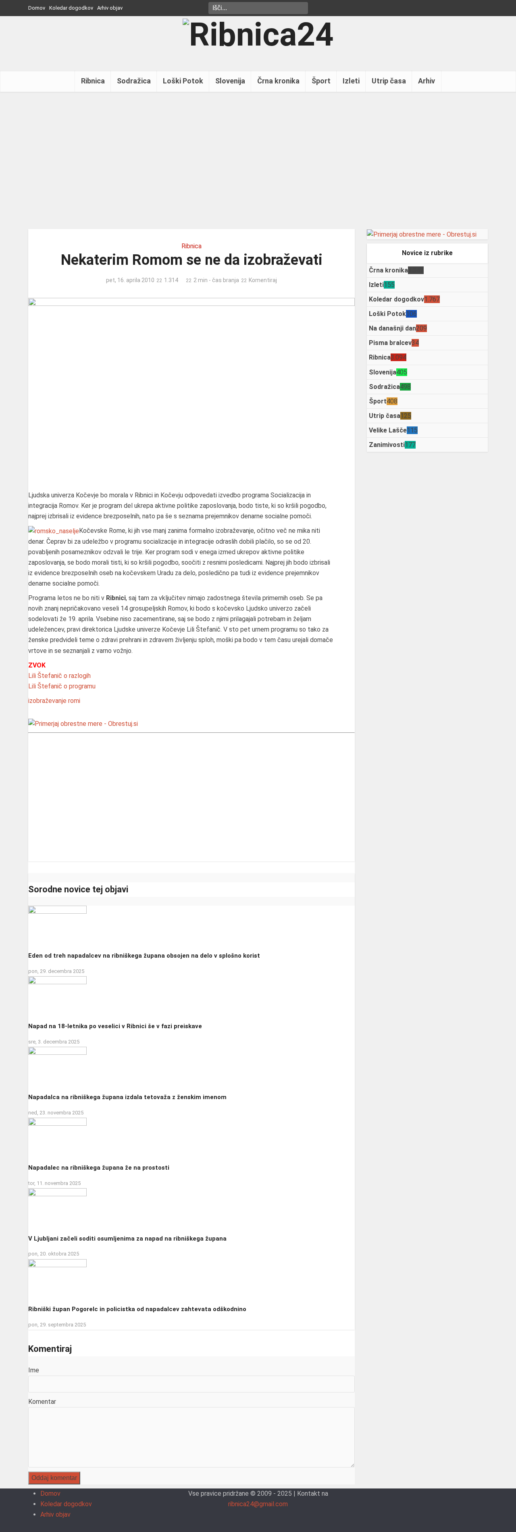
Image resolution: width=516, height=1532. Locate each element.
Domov (36, 8)
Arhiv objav (110, 8)
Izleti (351, 81)
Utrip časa (389, 81)
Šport (321, 81)
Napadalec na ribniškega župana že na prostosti (98, 1167)
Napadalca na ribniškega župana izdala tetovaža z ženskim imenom (127, 1097)
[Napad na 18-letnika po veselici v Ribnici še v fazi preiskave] (57, 996)
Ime (33, 1370)
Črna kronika (278, 81)
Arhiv (426, 81)
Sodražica (134, 81)
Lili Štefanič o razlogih (59, 676)
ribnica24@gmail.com (258, 1504)
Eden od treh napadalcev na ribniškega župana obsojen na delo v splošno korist (144, 955)
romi (74, 701)
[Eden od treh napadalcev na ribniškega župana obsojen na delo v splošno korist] (57, 925)
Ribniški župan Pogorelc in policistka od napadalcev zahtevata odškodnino (137, 1309)
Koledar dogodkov (71, 8)
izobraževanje (47, 701)
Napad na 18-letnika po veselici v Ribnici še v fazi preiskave (115, 1026)
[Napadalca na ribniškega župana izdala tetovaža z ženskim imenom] (57, 1067)
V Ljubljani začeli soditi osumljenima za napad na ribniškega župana (127, 1238)
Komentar (42, 1401)
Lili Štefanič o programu (62, 686)
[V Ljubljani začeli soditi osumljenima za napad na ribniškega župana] (57, 1208)
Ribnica (93, 81)
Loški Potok (183, 81)
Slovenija (230, 81)
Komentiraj (263, 280)
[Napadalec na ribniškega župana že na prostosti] (57, 1137)
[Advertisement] (258, 160)
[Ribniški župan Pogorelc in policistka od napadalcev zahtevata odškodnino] (57, 1279)
